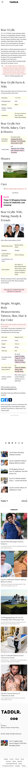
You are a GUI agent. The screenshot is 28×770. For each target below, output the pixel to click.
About (2, 727)
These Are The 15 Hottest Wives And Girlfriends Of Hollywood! (14, 290)
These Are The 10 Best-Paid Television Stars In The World (17, 150)
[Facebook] (6, 443)
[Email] (22, 443)
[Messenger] (9, 443)
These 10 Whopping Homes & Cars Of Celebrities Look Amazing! (15, 202)
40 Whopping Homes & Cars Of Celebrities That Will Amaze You (18, 471)
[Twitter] (12, 443)
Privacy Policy (15, 727)
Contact (7, 727)
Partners (3, 725)
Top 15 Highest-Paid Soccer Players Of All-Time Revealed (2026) (17, 743)
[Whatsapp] (19, 443)
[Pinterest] (15, 443)
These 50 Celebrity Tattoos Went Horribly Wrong (20, 369)
